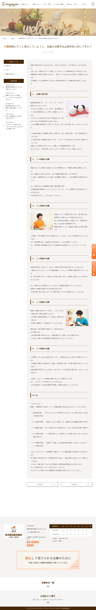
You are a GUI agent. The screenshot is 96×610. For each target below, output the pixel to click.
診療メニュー (37, 4)
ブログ (8, 70)
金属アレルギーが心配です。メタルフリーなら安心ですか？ (14, 96)
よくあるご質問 (58, 4)
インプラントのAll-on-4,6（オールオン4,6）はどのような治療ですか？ (14, 125)
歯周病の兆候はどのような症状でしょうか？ (14, 87)
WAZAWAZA (66, 608)
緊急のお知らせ (10, 74)
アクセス (84, 4)
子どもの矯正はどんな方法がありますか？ (14, 116)
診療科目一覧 (48, 583)
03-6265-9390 (36, 541)
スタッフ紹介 (47, 4)
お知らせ (8, 66)
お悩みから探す (48, 597)
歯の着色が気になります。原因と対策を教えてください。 (14, 107)
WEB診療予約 (94, 270)
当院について (25, 4)
